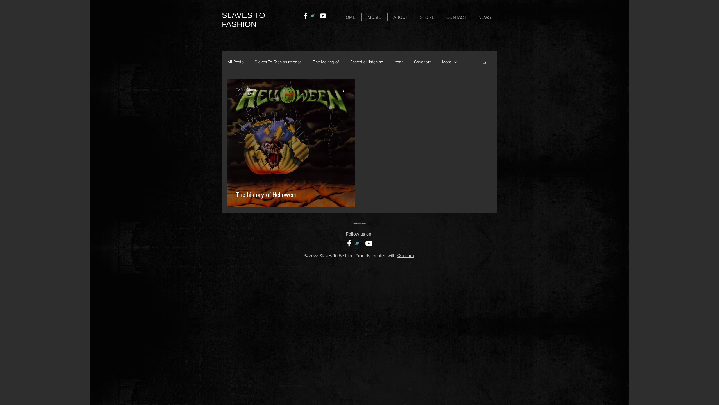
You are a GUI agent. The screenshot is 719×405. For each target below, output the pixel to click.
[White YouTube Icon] (323, 16)
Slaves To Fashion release (278, 62)
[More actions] (345, 91)
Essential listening (366, 62)
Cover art (422, 62)
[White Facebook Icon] (306, 16)
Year (399, 62)
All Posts (235, 62)
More (446, 62)
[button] (374, 17)
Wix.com (405, 255)
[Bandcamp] (314, 16)
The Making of (326, 62)
